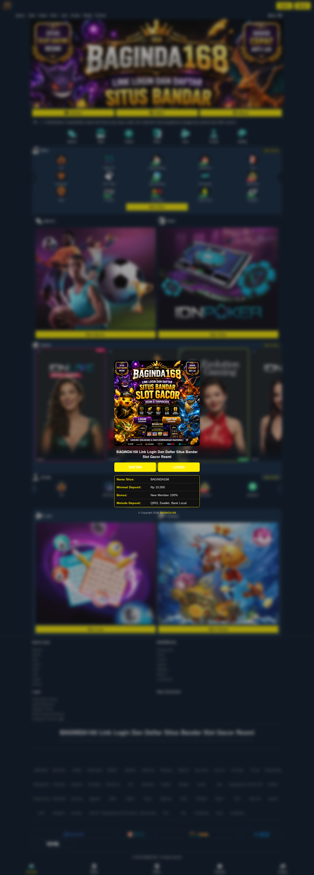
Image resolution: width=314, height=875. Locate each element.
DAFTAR (135, 467)
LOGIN (179, 467)
